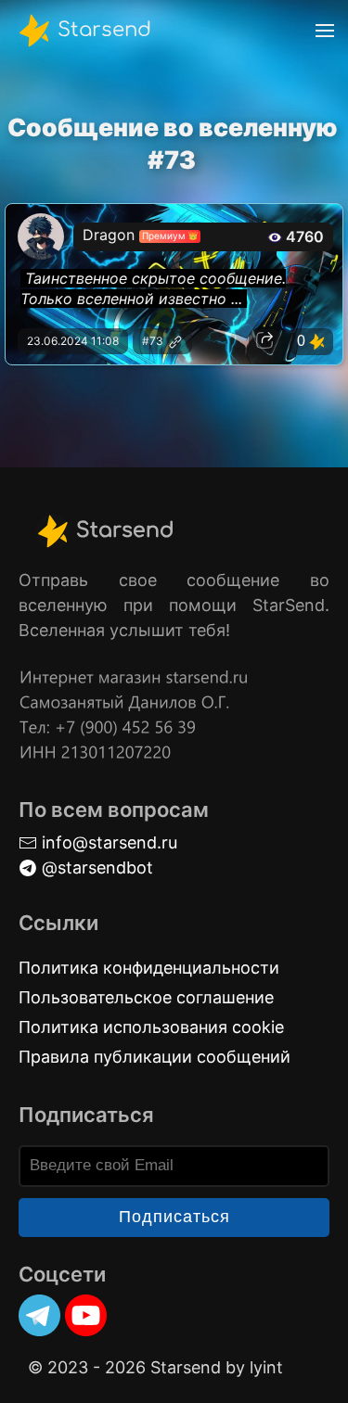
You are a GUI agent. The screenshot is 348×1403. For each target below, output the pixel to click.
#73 (154, 341)
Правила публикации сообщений (154, 1056)
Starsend (101, 29)
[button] (325, 30)
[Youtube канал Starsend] (86, 1315)
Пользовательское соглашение (146, 997)
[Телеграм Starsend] (39, 1315)
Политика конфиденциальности (149, 967)
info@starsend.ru (107, 842)
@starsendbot (95, 867)
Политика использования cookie (151, 1027)
